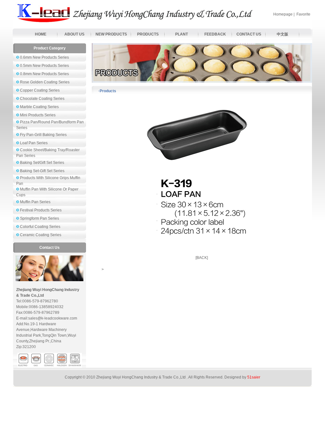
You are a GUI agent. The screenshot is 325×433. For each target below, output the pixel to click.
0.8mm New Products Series (44, 74)
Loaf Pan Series (33, 143)
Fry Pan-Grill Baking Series (43, 134)
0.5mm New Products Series (44, 65)
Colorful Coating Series (39, 226)
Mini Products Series (37, 115)
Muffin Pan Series (34, 202)
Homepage (283, 14)
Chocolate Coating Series (41, 98)
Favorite (303, 14)
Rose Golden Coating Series (44, 82)
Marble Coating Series (39, 107)
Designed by (242, 377)
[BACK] (202, 257)
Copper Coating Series (39, 90)
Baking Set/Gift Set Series (41, 162)
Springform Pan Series (39, 218)
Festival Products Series (40, 210)
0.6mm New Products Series (44, 57)
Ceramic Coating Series (40, 235)
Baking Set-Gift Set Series (41, 171)
